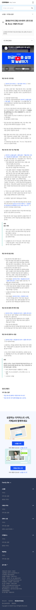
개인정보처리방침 (19, 601)
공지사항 (4, 565)
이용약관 (10, 601)
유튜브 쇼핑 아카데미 (7, 529)
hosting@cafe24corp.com (13, 585)
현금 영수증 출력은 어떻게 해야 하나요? (14, 395)
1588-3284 (14, 583)
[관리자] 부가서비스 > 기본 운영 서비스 (15, 83)
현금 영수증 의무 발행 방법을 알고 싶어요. (15, 398)
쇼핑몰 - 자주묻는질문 (8, 14)
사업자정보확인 (6, 590)
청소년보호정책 (6, 603)
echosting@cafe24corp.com (14, 580)
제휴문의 (14, 603)
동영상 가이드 (5, 499)
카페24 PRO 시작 (18, 468)
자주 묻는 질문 (5, 496)
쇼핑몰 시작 (18, 443)
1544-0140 (16, 582)
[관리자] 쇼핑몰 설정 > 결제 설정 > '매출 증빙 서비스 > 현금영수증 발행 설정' (18, 156)
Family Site (5, 482)
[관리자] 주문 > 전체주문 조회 (20, 296)
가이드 (3, 492)
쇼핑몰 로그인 (23, 448)
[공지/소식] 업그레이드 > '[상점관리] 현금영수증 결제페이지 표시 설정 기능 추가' (17, 204)
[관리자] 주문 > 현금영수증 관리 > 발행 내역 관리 (18, 313)
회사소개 (4, 601)
